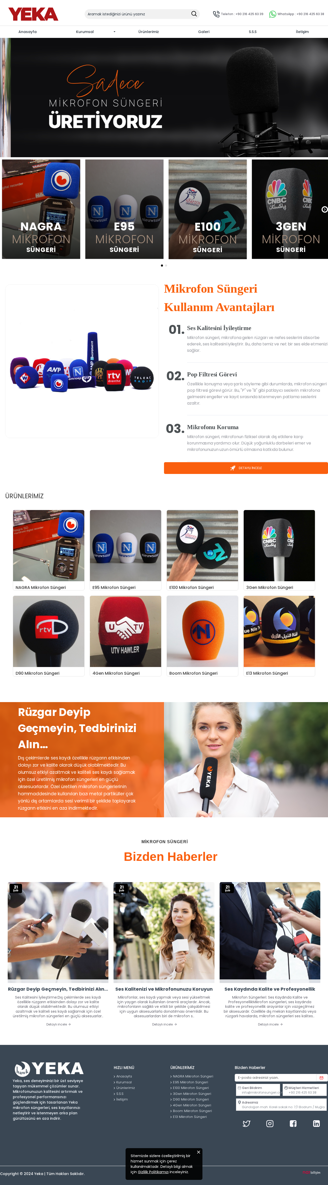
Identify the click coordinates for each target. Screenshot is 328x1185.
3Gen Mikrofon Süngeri (269, 587)
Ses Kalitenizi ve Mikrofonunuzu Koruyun (164, 989)
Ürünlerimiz (24, 496)
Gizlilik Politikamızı (153, 1172)
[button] (3, 209)
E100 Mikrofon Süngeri (191, 587)
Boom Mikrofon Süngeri (193, 673)
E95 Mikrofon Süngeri (114, 587)
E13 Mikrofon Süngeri (267, 673)
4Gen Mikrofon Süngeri (116, 673)
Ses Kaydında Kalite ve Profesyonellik (269, 989)
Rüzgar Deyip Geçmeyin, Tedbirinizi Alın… (58, 989)
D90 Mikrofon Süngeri (37, 673)
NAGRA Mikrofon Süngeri (41, 587)
